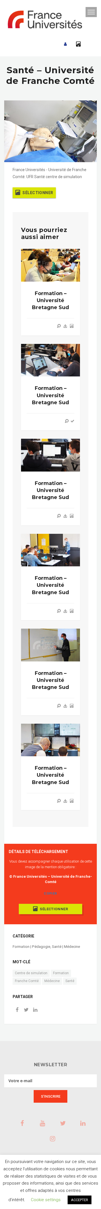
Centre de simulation (31, 973)
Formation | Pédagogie (31, 946)
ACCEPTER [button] (79, 1200)
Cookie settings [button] (46, 1199)
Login (65, 44)
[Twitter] (26, 1010)
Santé (69, 981)
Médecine (52, 981)
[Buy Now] (65, 326)
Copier (50, 893)
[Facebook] (17, 1010)
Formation (61, 973)
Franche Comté (27, 981)
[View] (59, 326)
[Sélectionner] (71, 326)
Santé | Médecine (66, 946)
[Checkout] (72, 421)
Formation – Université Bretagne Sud (50, 300)
